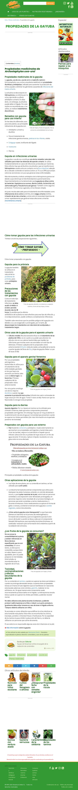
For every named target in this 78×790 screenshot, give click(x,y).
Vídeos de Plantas (26, 16)
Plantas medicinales (14, 20)
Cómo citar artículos (35, 777)
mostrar (17, 63)
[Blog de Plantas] (63, 768)
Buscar (51, 3)
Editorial (28, 642)
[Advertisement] (30, 46)
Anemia (22, 775)
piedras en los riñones (37, 138)
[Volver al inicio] (8, 12)
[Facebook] (50, 768)
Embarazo (23, 777)
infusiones (21, 655)
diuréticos (8, 393)
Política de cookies (67, 787)
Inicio (6, 20)
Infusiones (23, 768)
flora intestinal (43, 168)
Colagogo (12, 143)
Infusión (23, 347)
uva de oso (43, 655)
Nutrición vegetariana (42, 12)
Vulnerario (12, 147)
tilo (30, 349)
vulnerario (22, 428)
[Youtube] (53, 768)
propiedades (32, 655)
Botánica (11, 16)
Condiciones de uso (53, 785)
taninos (22, 581)
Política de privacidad (66, 785)
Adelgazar (12, 775)
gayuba (12, 655)
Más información (12, 628)
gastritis (34, 588)
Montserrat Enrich (34, 632)
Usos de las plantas (20, 12)
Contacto (35, 768)
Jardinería (59, 12)
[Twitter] (56, 768)
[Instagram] (59, 768)
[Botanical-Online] (13, 5)
